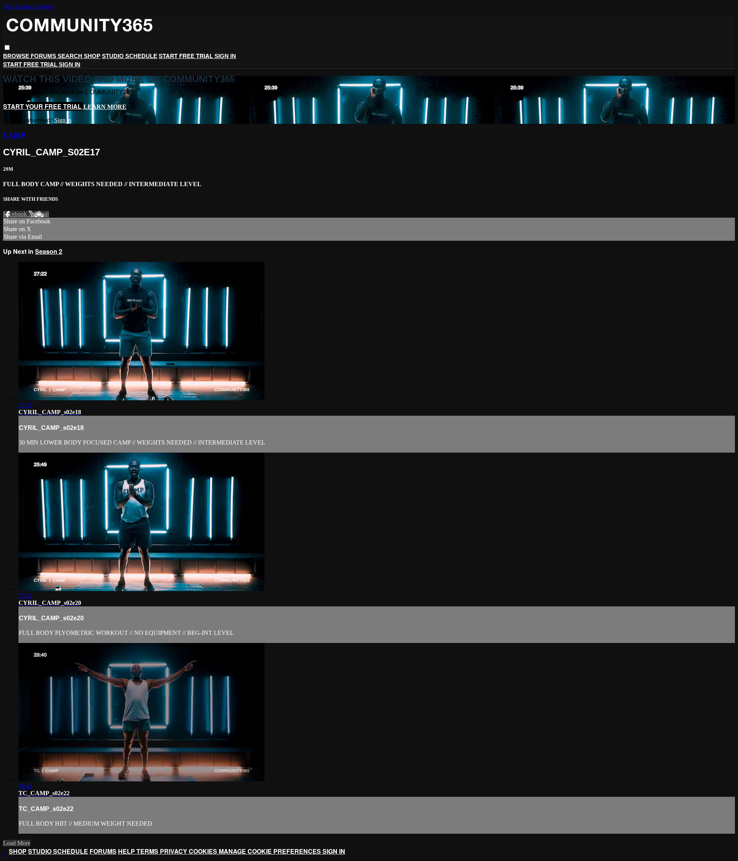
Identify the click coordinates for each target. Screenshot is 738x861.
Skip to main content (28, 6)
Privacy (174, 851)
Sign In (69, 64)
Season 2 (48, 251)
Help (127, 851)
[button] (7, 47)
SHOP (92, 56)
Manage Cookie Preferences (270, 851)
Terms (148, 851)
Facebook (15, 214)
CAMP (14, 135)
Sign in (225, 56)
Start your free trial (43, 106)
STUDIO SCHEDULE (129, 56)
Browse (17, 56)
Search (71, 56)
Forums (44, 56)
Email (42, 214)
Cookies (204, 851)
